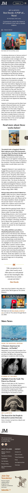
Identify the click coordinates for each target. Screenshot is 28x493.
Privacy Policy (5, 463)
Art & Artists (14, 10)
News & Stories (8, 29)
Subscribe (7, 490)
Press (16, 459)
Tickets (19, 4)
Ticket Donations (19, 457)
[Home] (2, 30)
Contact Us (18, 452)
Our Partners (4, 461)
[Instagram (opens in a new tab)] (2, 444)
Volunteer (17, 465)
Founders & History (6, 456)
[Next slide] (26, 138)
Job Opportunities (19, 462)
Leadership (4, 458)
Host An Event (18, 454)
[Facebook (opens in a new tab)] (6, 444)
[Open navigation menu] (25, 3)
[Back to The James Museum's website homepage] (4, 3)
